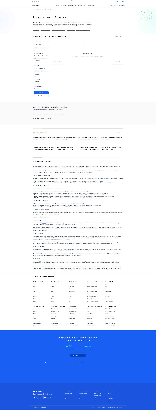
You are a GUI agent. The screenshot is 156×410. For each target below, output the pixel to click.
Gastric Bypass (72, 291)
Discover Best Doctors (77, 355)
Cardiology (36, 81)
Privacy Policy (119, 407)
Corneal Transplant (109, 301)
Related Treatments (45, 30)
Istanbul (44, 223)
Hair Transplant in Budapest (92, 301)
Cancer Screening (38, 53)
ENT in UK (71, 321)
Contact (98, 407)
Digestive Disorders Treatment (41, 55)
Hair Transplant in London (92, 293)
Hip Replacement (36, 321)
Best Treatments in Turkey (110, 306)
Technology (110, 398)
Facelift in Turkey (108, 313)
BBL (88, 311)
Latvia (70, 296)
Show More (36, 65)
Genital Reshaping (54, 323)
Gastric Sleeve (72, 284)
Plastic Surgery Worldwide (56, 281)
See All (119, 132)
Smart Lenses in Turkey (109, 318)
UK (51, 293)
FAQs (66, 398)
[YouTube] (36, 1)
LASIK (106, 293)
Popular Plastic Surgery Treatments (94, 306)
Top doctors (36, 30)
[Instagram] (34, 1)
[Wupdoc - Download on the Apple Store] (38, 397)
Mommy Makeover (90, 325)
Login (66, 396)
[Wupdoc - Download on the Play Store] (48, 397)
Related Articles (71, 30)
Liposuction (89, 318)
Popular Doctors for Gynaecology (58, 306)
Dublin (88, 237)
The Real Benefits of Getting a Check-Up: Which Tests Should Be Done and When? (88, 148)
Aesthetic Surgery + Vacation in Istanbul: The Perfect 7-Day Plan (112, 148)
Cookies (103, 407)
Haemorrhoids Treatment (40, 63)
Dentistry (36, 76)
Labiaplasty (53, 316)
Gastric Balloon (72, 289)
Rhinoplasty (89, 308)
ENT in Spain (71, 323)
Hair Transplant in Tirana (92, 291)
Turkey (52, 286)
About (93, 407)
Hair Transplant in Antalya (92, 284)
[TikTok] (40, 1)
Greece (52, 298)
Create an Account (68, 393)
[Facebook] (32, 1)
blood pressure (105, 178)
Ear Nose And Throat (38, 86)
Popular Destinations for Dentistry (40, 281)
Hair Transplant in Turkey (110, 311)
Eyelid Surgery (90, 323)
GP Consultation (38, 50)
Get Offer (81, 5)
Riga (40, 261)
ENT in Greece (72, 318)
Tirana (34, 293)
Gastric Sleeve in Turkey (110, 316)
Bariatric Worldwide (73, 281)
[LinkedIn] (38, 1)
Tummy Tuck (89, 313)
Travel (109, 396)
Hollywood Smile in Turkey (110, 308)
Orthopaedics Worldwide (38, 306)
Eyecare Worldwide (109, 281)
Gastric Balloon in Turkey (110, 325)
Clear (47, 41)
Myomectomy (54, 325)
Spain (52, 291)
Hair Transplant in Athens (92, 286)
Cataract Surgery (108, 298)
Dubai (34, 298)
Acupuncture (36, 74)
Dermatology (37, 84)
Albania (52, 289)
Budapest (35, 284)
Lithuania (71, 298)
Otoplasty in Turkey (73, 311)
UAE (34, 316)
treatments (42, 42)
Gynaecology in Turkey (55, 308)
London (50, 253)
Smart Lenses (107, 296)
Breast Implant (90, 321)
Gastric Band (71, 286)
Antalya (34, 286)
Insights (109, 400)
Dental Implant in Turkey (110, 323)
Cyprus (52, 301)
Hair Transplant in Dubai (91, 296)
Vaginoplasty (53, 318)
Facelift (88, 316)
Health (109, 393)
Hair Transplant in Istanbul (92, 298)
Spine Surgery (36, 325)
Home (57, 5)
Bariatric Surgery (37, 79)
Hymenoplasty (54, 313)
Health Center (91, 5)
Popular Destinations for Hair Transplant (95, 281)
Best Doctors (63, 5)
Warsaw (34, 296)
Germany (35, 311)
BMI (37, 179)
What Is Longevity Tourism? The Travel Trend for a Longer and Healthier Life (44, 148)
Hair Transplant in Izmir (91, 289)
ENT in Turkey (72, 313)
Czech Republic (54, 284)
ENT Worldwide (72, 306)
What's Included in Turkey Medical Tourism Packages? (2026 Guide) (65, 148)
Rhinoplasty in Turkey (73, 308)
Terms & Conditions (111, 407)
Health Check (38, 44)
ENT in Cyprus (72, 316)
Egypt (70, 301)
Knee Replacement (37, 323)
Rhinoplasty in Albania (73, 325)
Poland (52, 296)
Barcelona (35, 289)
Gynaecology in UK (55, 311)
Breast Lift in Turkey (109, 321)
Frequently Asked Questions (58, 30)
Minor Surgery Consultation (40, 58)
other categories (40, 68)
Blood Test (37, 60)
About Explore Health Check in (83, 30)
